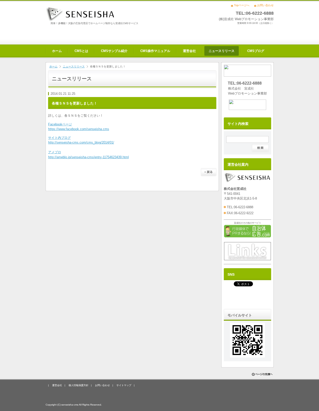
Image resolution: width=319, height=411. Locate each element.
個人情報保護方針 (78, 385)
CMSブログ (255, 51)
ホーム (57, 51)
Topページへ (241, 5)
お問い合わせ (265, 5)
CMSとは (81, 51)
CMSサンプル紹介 (114, 51)
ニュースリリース (222, 51)
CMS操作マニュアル (155, 51)
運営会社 (189, 51)
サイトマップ (123, 385)
